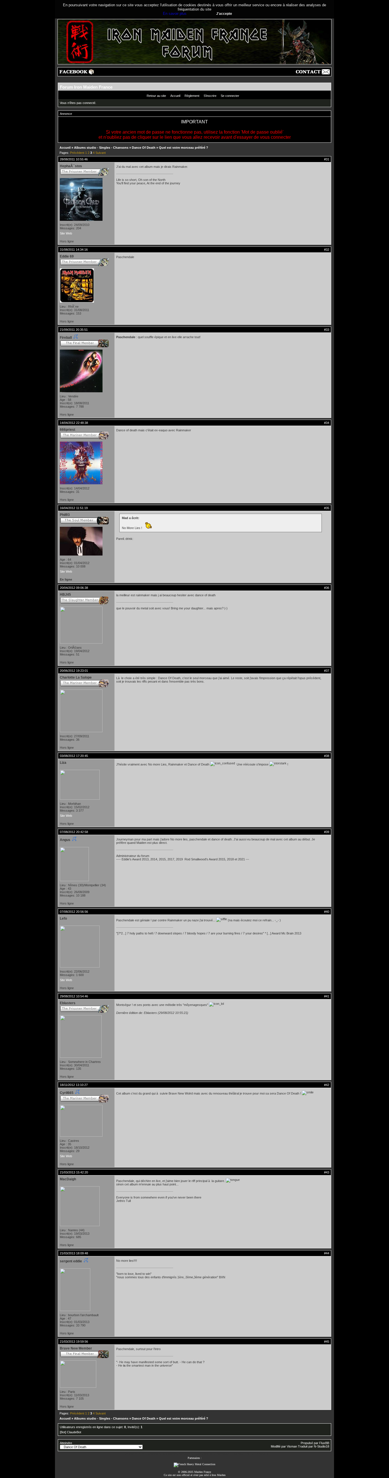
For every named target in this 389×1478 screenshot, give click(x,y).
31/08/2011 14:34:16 (74, 249)
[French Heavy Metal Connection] (194, 1464)
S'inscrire (210, 95)
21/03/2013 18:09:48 (74, 1253)
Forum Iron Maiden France (86, 87)
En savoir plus (175, 13)
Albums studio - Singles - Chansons (101, 147)
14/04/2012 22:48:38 (74, 422)
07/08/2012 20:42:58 (74, 832)
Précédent (77, 152)
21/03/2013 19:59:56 (74, 1341)
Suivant (100, 152)
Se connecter (230, 95)
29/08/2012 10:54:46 (74, 996)
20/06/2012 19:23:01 (74, 670)
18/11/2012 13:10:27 (74, 1085)
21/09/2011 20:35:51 (74, 329)
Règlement (192, 95)
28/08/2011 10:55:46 (74, 159)
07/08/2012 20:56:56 (74, 911)
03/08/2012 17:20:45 (74, 756)
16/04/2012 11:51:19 (74, 508)
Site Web (66, 233)
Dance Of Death (143, 147)
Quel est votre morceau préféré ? (183, 147)
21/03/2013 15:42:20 (74, 1172)
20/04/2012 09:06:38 (74, 587)
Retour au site (156, 95)
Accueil (175, 95)
